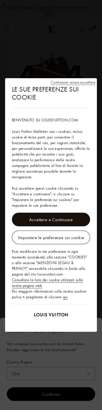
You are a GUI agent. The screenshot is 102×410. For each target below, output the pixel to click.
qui (65, 296)
